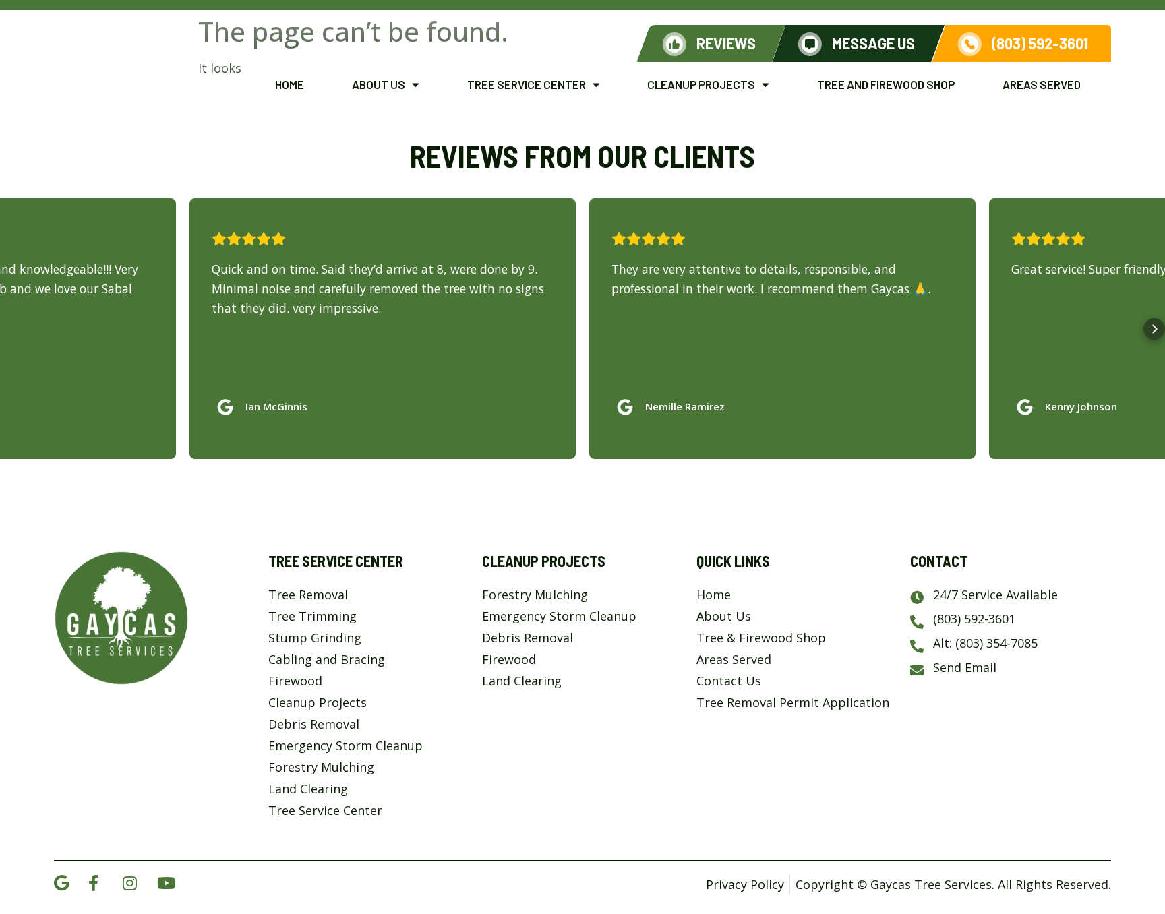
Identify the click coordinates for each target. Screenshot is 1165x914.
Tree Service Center (526, 84)
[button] (11, 329)
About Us (378, 84)
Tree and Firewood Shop (886, 84)
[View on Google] (228, 404)
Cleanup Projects (701, 84)
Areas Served (1042, 84)
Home (289, 84)
